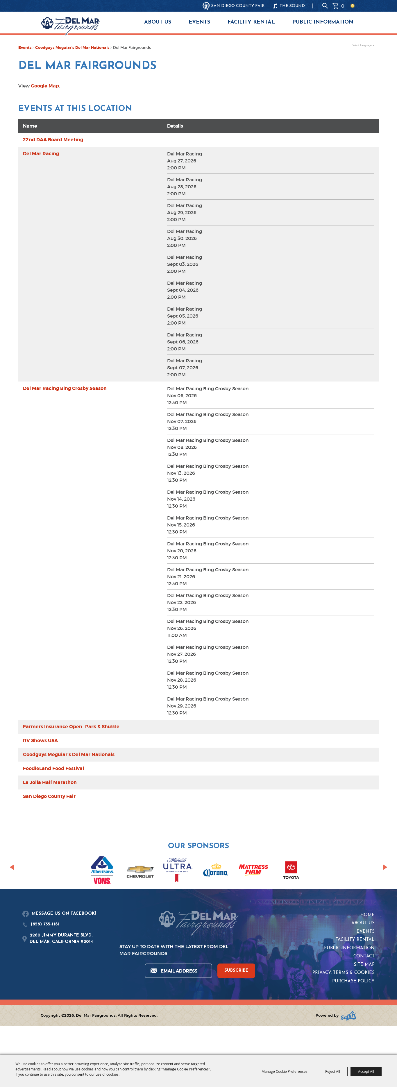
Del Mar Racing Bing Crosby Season (65, 388)
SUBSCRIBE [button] (236, 970)
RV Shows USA (40, 740)
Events (199, 22)
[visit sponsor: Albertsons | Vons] (102, 871)
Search (325, 6)
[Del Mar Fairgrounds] (71, 26)
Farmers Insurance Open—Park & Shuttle (71, 727)
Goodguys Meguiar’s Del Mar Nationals (72, 47)
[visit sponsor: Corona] (216, 871)
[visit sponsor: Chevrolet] (140, 871)
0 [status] (342, 6)
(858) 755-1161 (45, 924)
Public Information (322, 22)
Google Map (45, 86)
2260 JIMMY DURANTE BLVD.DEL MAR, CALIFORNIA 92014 (61, 938)
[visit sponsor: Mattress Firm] (253, 871)
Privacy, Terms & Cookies (343, 973)
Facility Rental (251, 22)
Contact (364, 956)
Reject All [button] (332, 1071)
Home (367, 915)
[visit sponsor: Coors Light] (178, 871)
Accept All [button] (366, 1071)
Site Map (364, 965)
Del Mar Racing (41, 154)
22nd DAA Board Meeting (53, 140)
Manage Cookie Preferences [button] (284, 1071)
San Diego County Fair (49, 796)
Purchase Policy (353, 981)
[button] (12, 867)
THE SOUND (292, 6)
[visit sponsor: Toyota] (291, 871)
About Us (157, 22)
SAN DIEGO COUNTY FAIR (238, 6)
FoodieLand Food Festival (53, 768)
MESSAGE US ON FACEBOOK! (64, 913)
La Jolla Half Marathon (50, 782)
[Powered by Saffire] (348, 1016)
